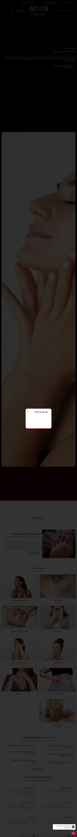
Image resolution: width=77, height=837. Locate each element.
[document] (38, 418)
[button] (27, 410)
